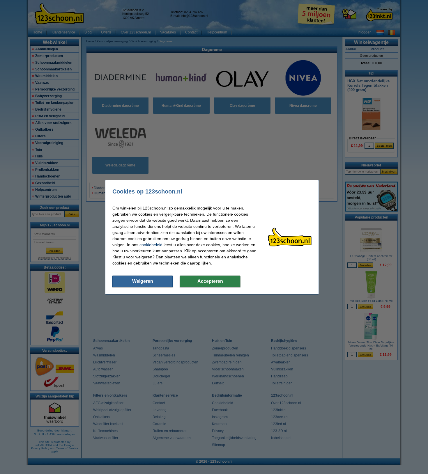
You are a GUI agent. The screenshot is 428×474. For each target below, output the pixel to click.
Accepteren (210, 281)
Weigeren (142, 281)
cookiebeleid (150, 244)
